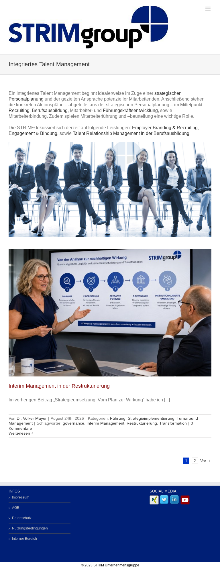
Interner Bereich (24, 539)
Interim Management (105, 423)
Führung (117, 418)
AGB (15, 508)
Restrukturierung (142, 423)
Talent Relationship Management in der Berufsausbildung (131, 133)
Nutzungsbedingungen (30, 528)
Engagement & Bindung (33, 133)
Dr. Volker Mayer (32, 418)
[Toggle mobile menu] (208, 9)
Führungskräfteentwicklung (130, 110)
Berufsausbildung (50, 110)
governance (73, 423)
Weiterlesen (19, 433)
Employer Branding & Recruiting (165, 127)
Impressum (20, 497)
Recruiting (19, 110)
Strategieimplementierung (151, 418)
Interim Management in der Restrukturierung (59, 386)
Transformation (173, 423)
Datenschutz (22, 518)
